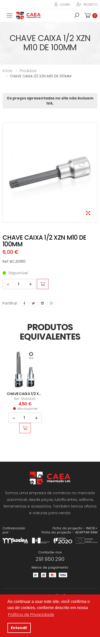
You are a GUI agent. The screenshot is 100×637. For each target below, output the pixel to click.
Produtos (28, 70)
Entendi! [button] (19, 627)
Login (65, 4)
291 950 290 (50, 559)
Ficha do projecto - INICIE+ (75, 528)
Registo (90, 4)
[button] (77, 16)
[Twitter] (33, 303)
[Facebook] (24, 303)
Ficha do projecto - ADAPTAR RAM (69, 532)
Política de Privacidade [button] (31, 615)
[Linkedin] (42, 303)
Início (8, 70)
